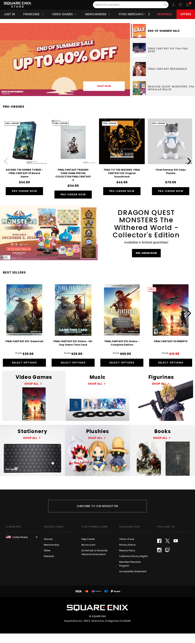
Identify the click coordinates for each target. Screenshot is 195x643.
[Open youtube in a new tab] (175, 540)
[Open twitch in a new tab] (167, 550)
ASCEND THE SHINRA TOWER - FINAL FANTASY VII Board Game (24, 173)
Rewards (164, 14)
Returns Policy (127, 550)
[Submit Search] (165, 5)
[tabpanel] (65, 59)
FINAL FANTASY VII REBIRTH (170, 341)
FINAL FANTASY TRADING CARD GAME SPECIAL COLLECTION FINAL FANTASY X (73, 175)
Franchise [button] (31, 14)
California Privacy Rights (133, 556)
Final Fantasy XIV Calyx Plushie (171, 171)
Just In (9, 14)
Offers (185, 14)
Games (48, 539)
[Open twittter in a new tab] (167, 540)
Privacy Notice (127, 544)
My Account (88, 544)
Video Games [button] (62, 14)
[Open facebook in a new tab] (159, 540)
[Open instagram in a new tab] (159, 550)
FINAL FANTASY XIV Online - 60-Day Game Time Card (73, 343)
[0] (187, 4)
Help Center (88, 539)
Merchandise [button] (95, 14)
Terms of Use (126, 539)
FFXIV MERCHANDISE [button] (134, 14)
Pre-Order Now (24, 191)
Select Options (24, 362)
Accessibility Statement (132, 571)
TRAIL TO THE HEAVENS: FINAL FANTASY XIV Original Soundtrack (122, 173)
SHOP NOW (104, 86)
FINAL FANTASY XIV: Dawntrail (24, 341)
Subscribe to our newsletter (97, 506)
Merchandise (51, 544)
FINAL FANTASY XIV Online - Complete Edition (122, 343)
